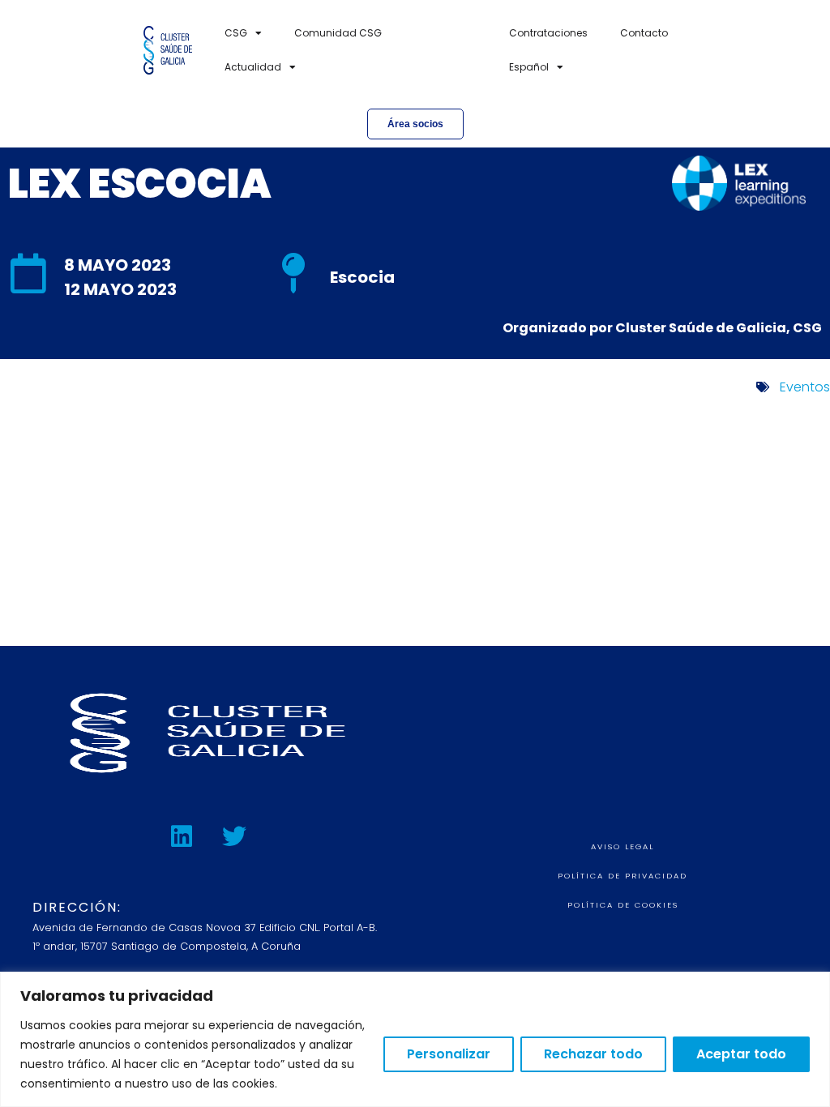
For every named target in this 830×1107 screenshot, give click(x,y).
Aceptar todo (741, 1054)
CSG (236, 33)
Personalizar (448, 1054)
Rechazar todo (593, 1054)
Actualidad (253, 67)
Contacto (644, 33)
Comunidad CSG (338, 33)
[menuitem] (536, 67)
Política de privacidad (622, 875)
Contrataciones (548, 33)
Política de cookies (622, 905)
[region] (415, 1039)
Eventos (805, 387)
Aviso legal (622, 846)
